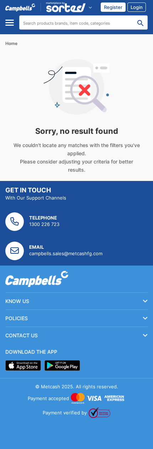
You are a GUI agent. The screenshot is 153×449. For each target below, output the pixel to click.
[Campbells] (20, 7)
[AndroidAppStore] (62, 365)
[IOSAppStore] (23, 365)
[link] (113, 7)
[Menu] (9, 22)
